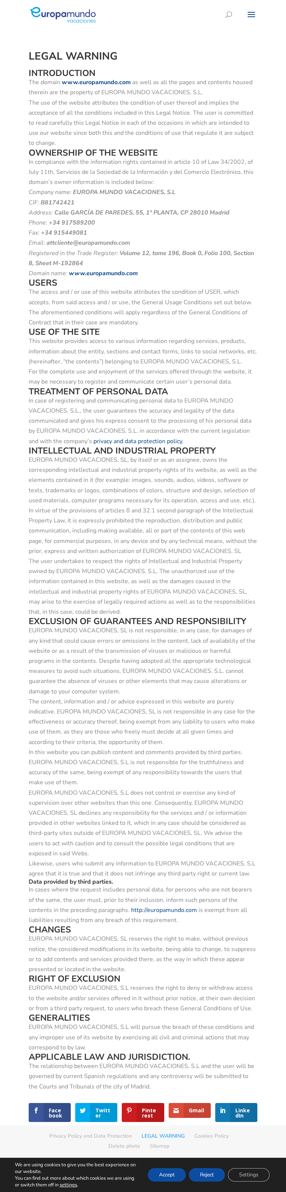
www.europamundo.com (103, 273)
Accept (167, 1174)
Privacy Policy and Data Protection (90, 1135)
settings (68, 1185)
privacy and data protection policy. (138, 441)
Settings (248, 1174)
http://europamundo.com (164, 910)
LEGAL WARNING (163, 1135)
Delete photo (124, 1146)
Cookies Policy (211, 1135)
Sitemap (159, 1146)
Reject (207, 1174)
